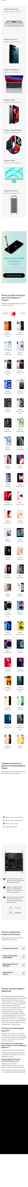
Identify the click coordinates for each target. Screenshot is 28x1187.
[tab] (9, 327)
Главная (4, 2)
